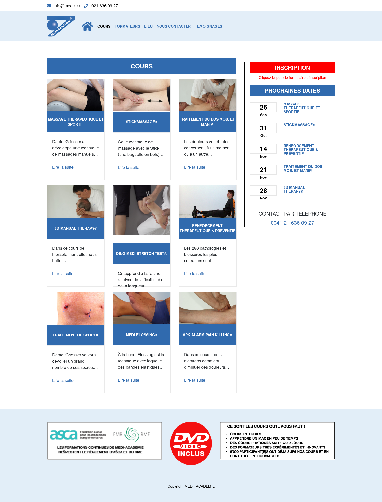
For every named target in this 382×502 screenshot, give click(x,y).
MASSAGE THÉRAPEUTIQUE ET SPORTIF (76, 121)
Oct (263, 135)
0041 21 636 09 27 (292, 222)
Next (112, 95)
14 (263, 148)
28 (263, 190)
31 (263, 128)
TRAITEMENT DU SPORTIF (75, 334)
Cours (103, 26)
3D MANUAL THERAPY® (76, 228)
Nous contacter (174, 26)
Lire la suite (63, 167)
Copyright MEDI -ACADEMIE (191, 486)
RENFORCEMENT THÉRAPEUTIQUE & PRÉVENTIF (207, 228)
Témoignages (208, 26)
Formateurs (127, 26)
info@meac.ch (67, 6)
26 (263, 107)
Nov (263, 156)
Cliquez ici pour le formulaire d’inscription (292, 77)
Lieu (148, 26)
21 (263, 169)
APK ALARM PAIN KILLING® (207, 334)
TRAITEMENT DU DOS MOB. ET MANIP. (207, 121)
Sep (263, 114)
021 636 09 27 (104, 6)
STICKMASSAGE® (141, 121)
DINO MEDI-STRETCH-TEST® (141, 253)
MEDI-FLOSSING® (141, 334)
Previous (39, 95)
